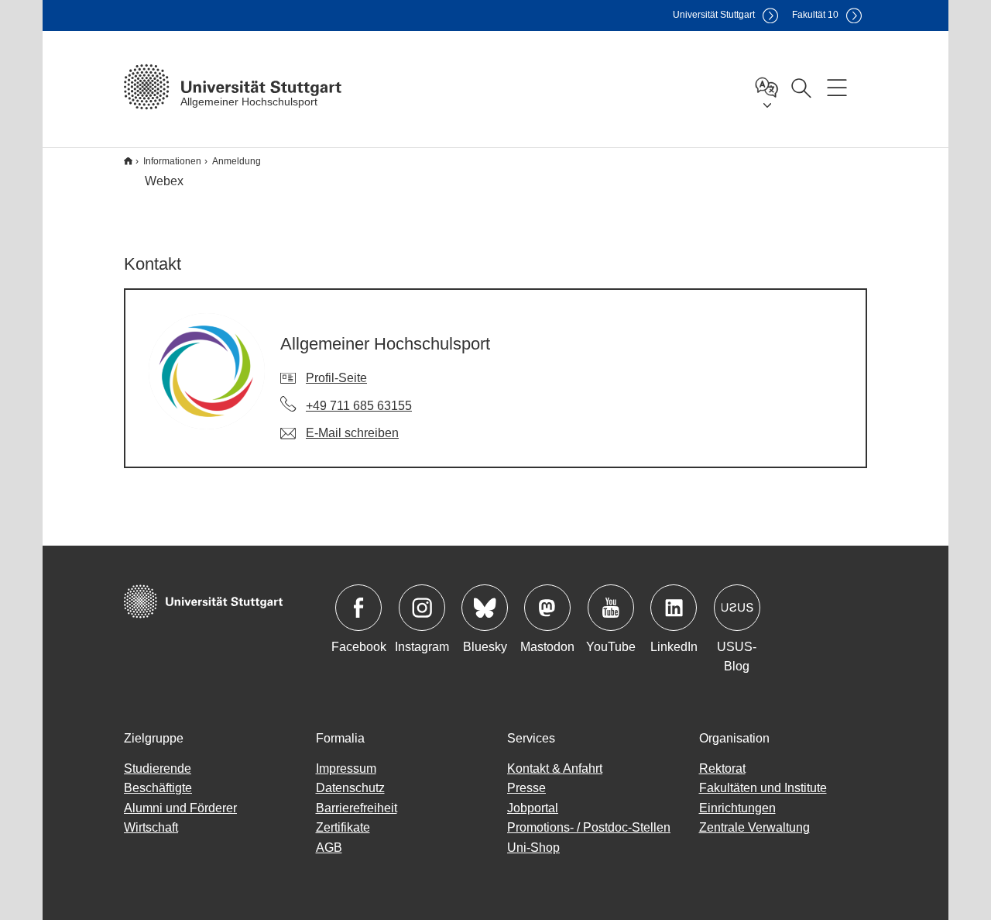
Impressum (346, 768)
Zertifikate (343, 827)
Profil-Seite (336, 377)
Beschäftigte (158, 787)
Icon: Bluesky (484, 607)
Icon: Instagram (422, 607)
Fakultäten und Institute (763, 787)
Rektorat (722, 768)
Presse (526, 787)
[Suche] (800, 87)
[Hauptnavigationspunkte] (837, 87)
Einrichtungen (737, 808)
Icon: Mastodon (547, 607)
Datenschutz (350, 787)
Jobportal (532, 808)
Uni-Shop (533, 847)
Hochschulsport (128, 161)
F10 (815, 14)
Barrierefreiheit (356, 808)
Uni (714, 14)
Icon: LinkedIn (673, 607)
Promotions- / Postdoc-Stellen (588, 827)
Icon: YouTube (611, 607)
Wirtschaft (151, 827)
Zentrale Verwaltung (754, 827)
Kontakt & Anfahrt (554, 768)
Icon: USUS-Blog (737, 607)
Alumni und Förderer (180, 808)
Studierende (157, 768)
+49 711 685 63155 (359, 405)
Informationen (172, 161)
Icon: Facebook (358, 607)
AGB (329, 847)
